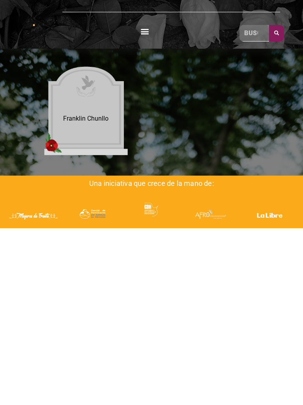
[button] (145, 31)
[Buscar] (276, 33)
